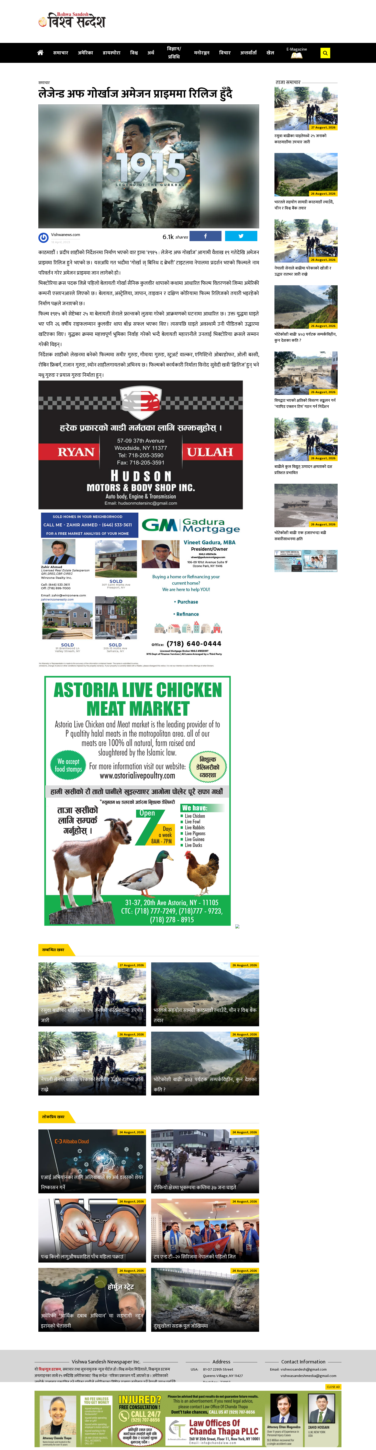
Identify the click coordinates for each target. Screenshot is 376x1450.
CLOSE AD (333, 1386)
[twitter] (241, 237)
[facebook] (206, 237)
